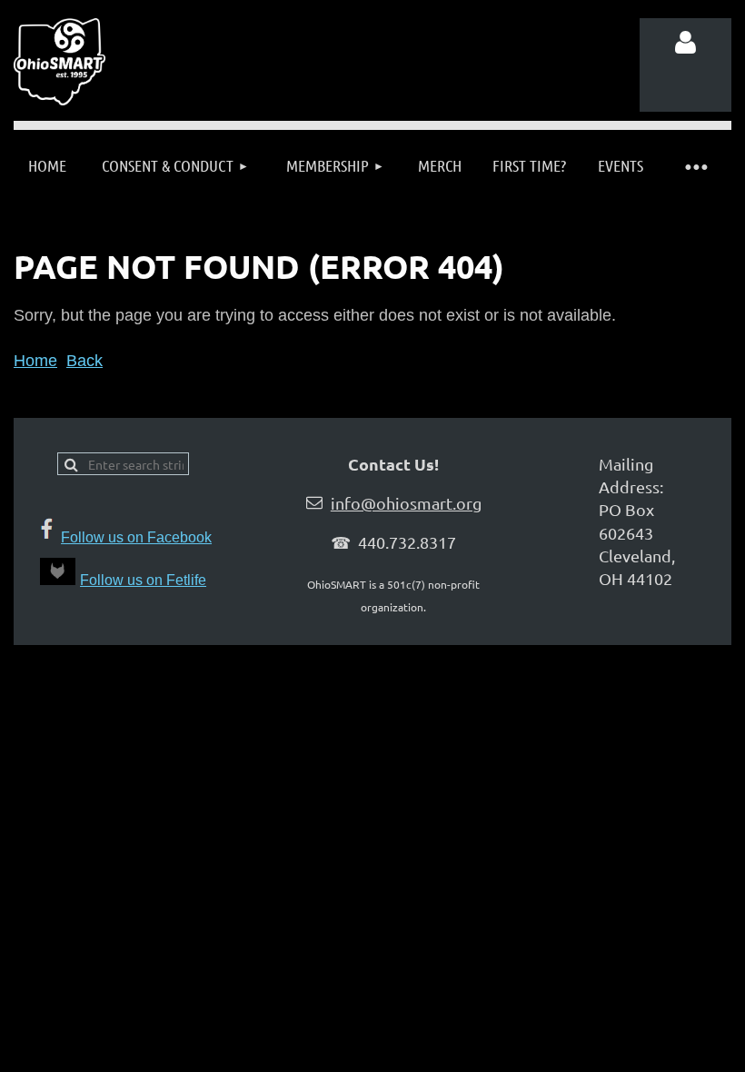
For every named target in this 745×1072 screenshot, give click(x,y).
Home (35, 361)
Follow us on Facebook (136, 537)
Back (84, 361)
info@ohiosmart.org (406, 502)
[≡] (695, 166)
